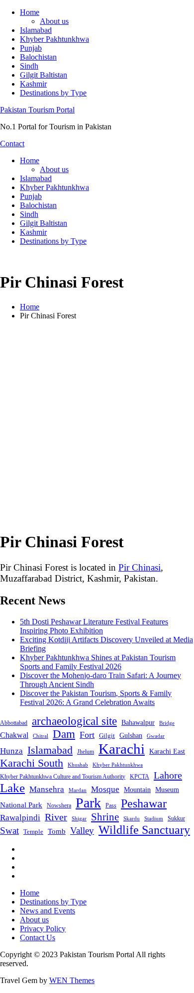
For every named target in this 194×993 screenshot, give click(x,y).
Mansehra (46, 789)
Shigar (79, 818)
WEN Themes (72, 980)
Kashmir (33, 84)
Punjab (31, 48)
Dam (64, 734)
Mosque (105, 789)
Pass (110, 805)
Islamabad (36, 30)
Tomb (57, 831)
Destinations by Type (53, 93)
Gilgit (107, 735)
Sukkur (176, 818)
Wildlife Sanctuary (144, 829)
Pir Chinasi (139, 567)
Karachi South (31, 763)
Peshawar (144, 803)
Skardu (131, 818)
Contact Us (37, 937)
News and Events (47, 910)
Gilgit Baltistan (43, 75)
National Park (21, 805)
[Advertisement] (97, 425)
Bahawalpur (138, 722)
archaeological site (74, 721)
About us (54, 21)
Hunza (11, 751)
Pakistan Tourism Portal (37, 109)
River (56, 816)
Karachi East (167, 751)
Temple (33, 831)
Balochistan (38, 57)
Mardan (78, 790)
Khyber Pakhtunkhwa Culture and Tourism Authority (62, 776)
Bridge (167, 723)
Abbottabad (13, 722)
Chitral (40, 736)
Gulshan (130, 735)
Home (29, 12)
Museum (167, 790)
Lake (12, 787)
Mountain (137, 790)
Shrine (105, 817)
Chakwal (14, 735)
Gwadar (156, 736)
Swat (9, 830)
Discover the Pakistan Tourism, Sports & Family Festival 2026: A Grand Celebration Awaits (96, 697)
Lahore (168, 775)
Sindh (29, 66)
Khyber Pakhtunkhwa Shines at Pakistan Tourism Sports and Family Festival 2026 (98, 662)
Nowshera (59, 805)
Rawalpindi (20, 817)
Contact (12, 143)
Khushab (78, 765)
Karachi (121, 749)
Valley (82, 830)
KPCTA (139, 776)
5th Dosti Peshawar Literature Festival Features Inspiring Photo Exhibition (94, 626)
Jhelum (85, 751)
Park (88, 802)
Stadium (153, 818)
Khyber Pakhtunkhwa (54, 39)
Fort (87, 735)
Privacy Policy (43, 928)
